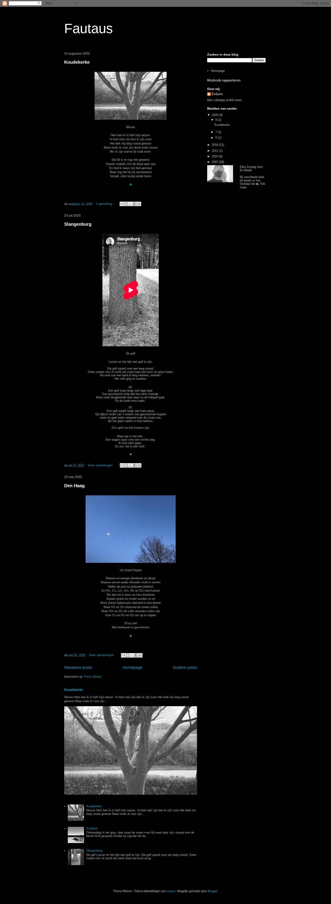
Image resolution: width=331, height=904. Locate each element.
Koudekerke (77, 62)
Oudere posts (185, 667)
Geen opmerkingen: (101, 465)
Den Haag (74, 485)
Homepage (132, 667)
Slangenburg (77, 224)
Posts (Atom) (92, 676)
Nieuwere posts (78, 667)
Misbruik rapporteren (223, 80)
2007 (215, 162)
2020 (215, 115)
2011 (215, 150)
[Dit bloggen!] (126, 204)
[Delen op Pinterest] (139, 204)
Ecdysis (217, 94)
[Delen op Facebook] (134, 204)
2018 (215, 145)
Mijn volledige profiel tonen (224, 100)
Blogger (212, 891)
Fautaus (88, 28)
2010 (215, 156)
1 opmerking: (105, 203)
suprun (171, 891)
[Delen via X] (130, 204)
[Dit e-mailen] (122, 204)
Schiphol (91, 828)
